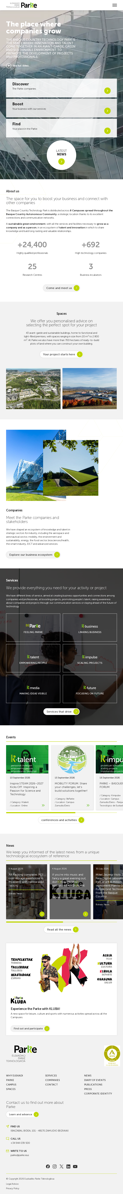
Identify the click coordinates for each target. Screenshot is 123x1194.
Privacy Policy (12, 1188)
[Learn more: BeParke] (33, 634)
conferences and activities (59, 820)
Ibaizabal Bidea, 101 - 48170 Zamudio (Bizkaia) (39, 1130)
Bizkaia (12, 893)
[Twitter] (61, 1166)
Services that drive (59, 711)
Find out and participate (28, 1028)
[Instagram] (55, 1166)
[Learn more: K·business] (90, 634)
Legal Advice (12, 1184)
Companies (52, 1080)
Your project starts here (59, 354)
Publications (93, 1084)
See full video (21, 65)
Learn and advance (20, 1114)
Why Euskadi (14, 1075)
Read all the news (59, 929)
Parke (10, 1080)
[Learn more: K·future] (90, 695)
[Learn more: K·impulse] (90, 665)
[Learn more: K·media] (33, 695)
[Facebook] (48, 1166)
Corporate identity (98, 1093)
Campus (11, 1084)
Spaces (10, 1089)
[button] (112, 388)
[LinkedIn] (68, 1166)
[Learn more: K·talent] (33, 665)
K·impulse (116, 795)
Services (51, 1075)
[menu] (114, 5)
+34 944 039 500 (20, 1142)
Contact (51, 1084)
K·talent (25, 802)
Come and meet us (59, 288)
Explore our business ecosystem (30, 554)
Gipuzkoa (66, 897)
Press (88, 1089)
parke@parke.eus (20, 1155)
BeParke (70, 798)
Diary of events (95, 1080)
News (19, 893)
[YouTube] (75, 1166)
